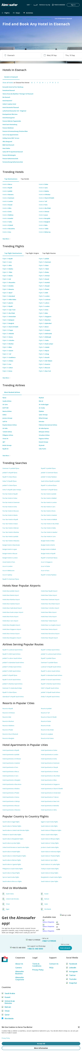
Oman (7, 1011)
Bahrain (8, 1007)
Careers (18, 968)
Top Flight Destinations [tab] (13, 253)
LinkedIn (72, 968)
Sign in (73, 5)
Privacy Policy (38, 970)
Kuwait (7, 997)
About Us (19, 964)
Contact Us (53, 964)
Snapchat (73, 983)
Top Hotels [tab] (25, 179)
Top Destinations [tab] (10, 179)
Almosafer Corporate (19, 978)
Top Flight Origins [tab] (32, 253)
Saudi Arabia (10, 993)
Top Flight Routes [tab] (49, 253)
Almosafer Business (19, 972)
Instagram (73, 971)
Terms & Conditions (36, 965)
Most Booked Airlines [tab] (12, 392)
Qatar (7, 1015)
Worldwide (9, 1018)
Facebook (73, 964)
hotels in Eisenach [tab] (11, 77)
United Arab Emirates (10, 1002)
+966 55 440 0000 (35, 948)
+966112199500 (49, 941)
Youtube (72, 979)
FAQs (51, 968)
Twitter (72, 975)
